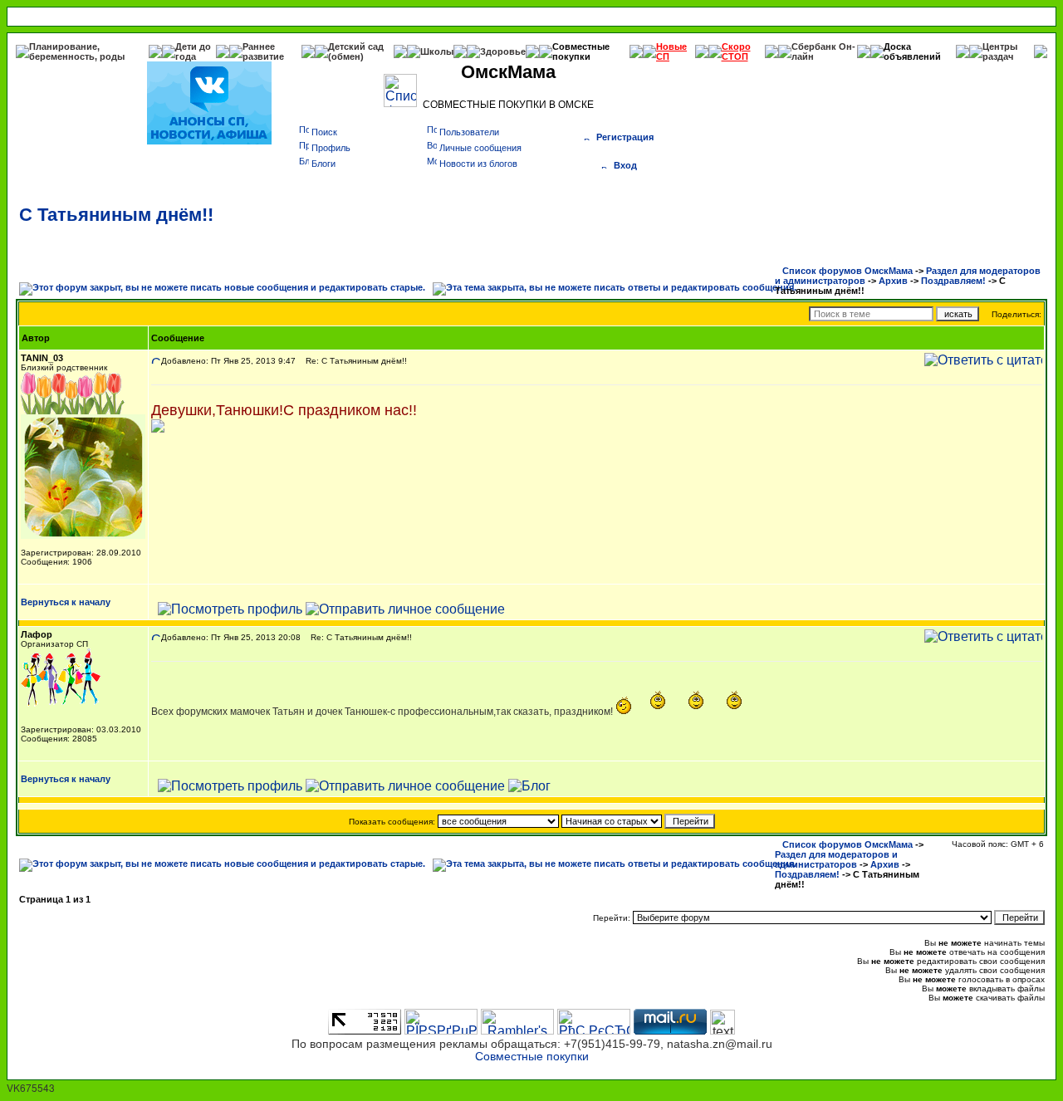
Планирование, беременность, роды (77, 51)
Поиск (324, 132)
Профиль (330, 148)
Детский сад (356, 46)
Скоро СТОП (736, 51)
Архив (893, 281)
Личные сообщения (480, 148)
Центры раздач (999, 51)
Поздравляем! (953, 281)
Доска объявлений (912, 51)
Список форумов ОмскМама (847, 271)
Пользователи (469, 132)
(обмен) (346, 56)
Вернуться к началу (65, 602)
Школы (436, 51)
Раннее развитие (263, 51)
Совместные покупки (581, 51)
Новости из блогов (478, 164)
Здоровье (503, 51)
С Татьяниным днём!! (116, 214)
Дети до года (193, 51)
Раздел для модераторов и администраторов (836, 859)
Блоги (323, 164)
